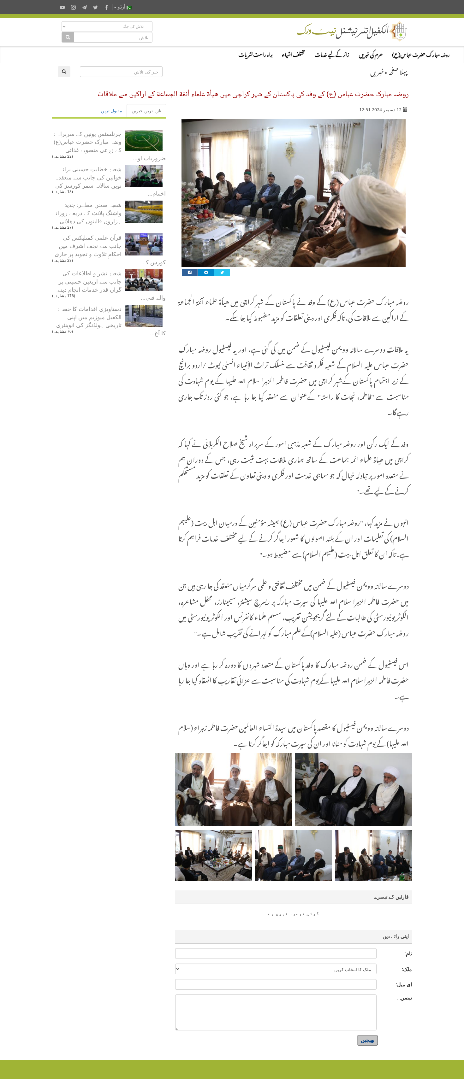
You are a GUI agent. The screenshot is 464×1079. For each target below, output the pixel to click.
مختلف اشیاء (293, 53)
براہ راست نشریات (255, 53)
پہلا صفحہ (398, 71)
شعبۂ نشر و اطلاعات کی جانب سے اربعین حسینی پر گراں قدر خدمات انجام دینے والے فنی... (111, 285)
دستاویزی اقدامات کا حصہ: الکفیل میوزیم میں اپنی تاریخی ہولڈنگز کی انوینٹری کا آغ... (111, 320)
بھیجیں (367, 1040)
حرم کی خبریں (371, 53)
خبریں (377, 71)
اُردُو (121, 7)
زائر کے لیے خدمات (331, 53)
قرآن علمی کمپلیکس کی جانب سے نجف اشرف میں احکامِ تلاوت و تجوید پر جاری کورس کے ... (110, 249)
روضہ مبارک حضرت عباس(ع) (421, 53)
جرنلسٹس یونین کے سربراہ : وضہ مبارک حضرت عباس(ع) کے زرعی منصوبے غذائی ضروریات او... (110, 145)
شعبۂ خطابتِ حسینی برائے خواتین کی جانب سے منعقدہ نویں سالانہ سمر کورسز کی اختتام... (110, 181)
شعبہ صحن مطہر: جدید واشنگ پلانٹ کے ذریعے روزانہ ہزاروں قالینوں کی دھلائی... (87, 212)
